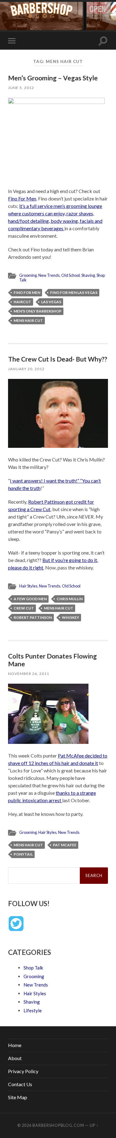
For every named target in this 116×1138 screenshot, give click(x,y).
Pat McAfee (64, 845)
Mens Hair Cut (28, 320)
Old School (70, 275)
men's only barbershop (38, 311)
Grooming (28, 275)
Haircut (22, 301)
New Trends (49, 275)
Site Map (17, 1097)
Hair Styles (28, 585)
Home (14, 1045)
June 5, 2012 (21, 87)
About (15, 1058)
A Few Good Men (30, 598)
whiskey (70, 617)
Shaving (88, 275)
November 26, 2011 (28, 673)
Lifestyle (33, 1010)
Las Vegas (51, 301)
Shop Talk (33, 967)
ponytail (23, 854)
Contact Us (20, 1084)
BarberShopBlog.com (58, 1125)
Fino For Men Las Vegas (73, 292)
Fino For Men (22, 198)
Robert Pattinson (33, 617)
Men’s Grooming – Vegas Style (53, 78)
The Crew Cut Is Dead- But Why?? (57, 359)
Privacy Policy (23, 1071)
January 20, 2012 (26, 369)
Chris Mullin (70, 598)
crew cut (24, 608)
